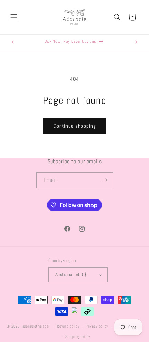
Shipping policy (77, 336)
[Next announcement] (136, 42)
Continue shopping (74, 126)
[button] (13, 17)
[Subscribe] (105, 180)
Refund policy (68, 326)
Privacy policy (97, 326)
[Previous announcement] (12, 42)
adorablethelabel (36, 325)
